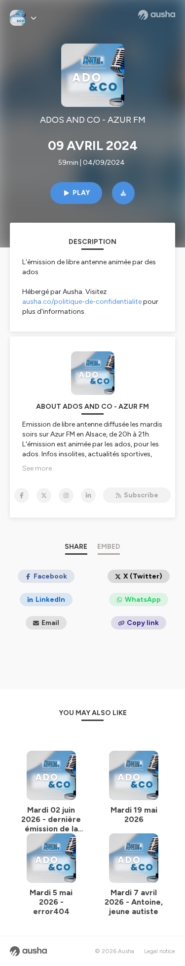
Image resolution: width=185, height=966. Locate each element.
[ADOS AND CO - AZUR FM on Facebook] (21, 495)
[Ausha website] (156, 15)
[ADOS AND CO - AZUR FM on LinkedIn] (88, 495)
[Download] (123, 193)
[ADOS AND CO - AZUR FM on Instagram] (66, 495)
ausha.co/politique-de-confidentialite (82, 301)
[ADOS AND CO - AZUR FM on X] (44, 495)
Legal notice (159, 951)
